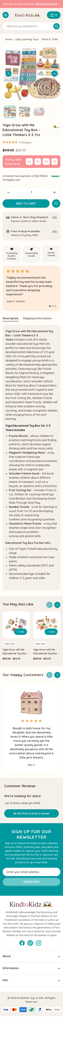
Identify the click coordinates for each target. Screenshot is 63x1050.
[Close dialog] (59, 510)
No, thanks (16, 535)
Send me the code (16, 530)
